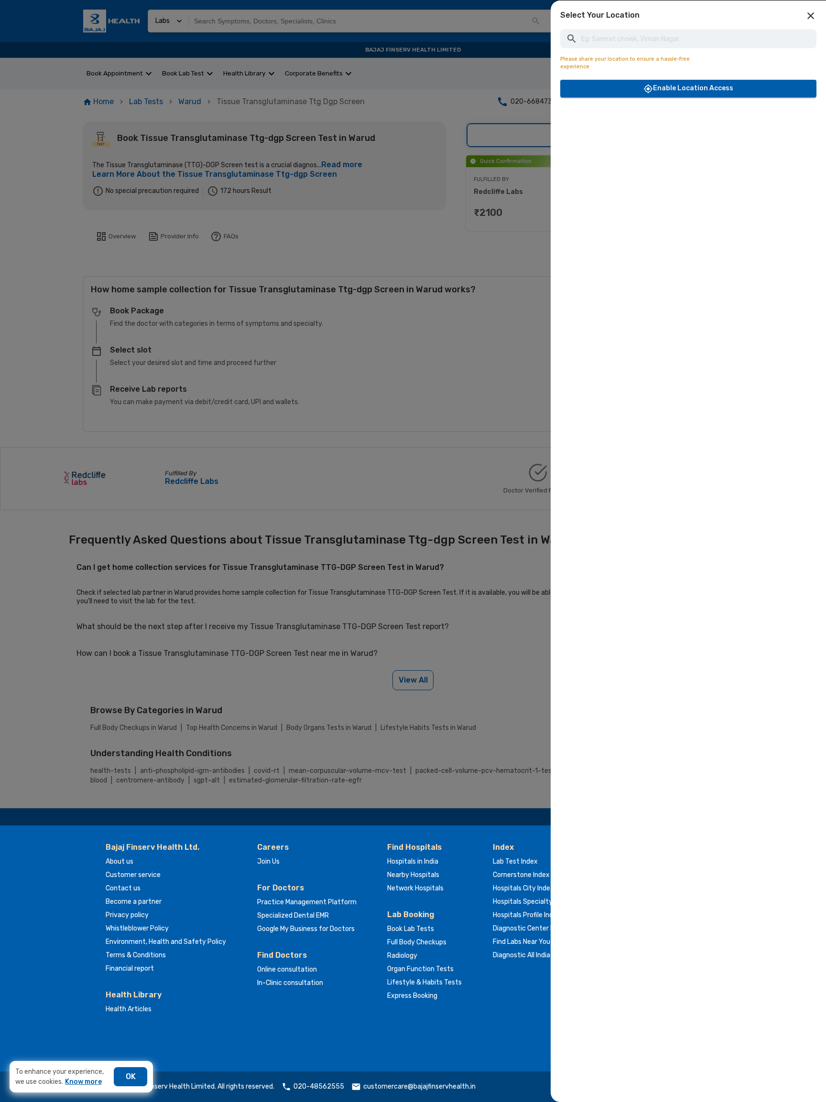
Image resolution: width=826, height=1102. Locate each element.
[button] (810, 15)
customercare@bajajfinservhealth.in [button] (419, 1086)
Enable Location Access (693, 88)
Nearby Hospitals (413, 875)
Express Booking (412, 996)
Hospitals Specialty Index (532, 902)
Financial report (130, 968)
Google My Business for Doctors (306, 929)
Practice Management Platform (307, 902)
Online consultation (287, 969)
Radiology (402, 956)
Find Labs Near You (521, 942)
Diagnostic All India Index (530, 955)
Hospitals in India (412, 861)
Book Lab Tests (410, 929)
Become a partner (134, 902)
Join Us (268, 861)
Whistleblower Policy (137, 928)
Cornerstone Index (521, 875)
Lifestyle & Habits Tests (424, 982)
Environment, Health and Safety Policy (166, 942)
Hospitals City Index (523, 888)
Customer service (133, 875)
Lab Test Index (515, 861)
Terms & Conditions (136, 955)
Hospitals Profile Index (527, 915)
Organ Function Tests (420, 969)
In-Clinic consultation (290, 983)
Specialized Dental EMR (293, 915)
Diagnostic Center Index (530, 928)
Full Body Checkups (416, 942)
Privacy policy (127, 915)
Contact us (123, 888)
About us (119, 861)
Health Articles (129, 1009)
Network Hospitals (415, 888)
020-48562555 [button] (318, 1086)
